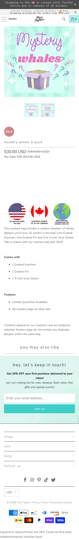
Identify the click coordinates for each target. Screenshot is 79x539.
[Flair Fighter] (39, 19)
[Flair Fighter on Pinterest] (39, 480)
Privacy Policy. (40, 502)
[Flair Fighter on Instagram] (32, 480)
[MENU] (2, 19)
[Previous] (7, 61)
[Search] (64, 19)
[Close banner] (75, 5)
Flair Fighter (24, 502)
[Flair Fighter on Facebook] (25, 480)
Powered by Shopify (60, 502)
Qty (6, 165)
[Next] (72, 61)
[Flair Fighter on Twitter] (53, 480)
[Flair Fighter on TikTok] (46, 480)
